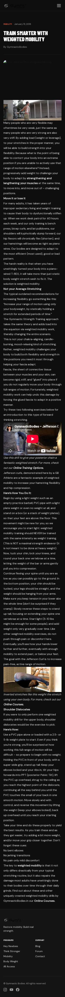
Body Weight (10, 961)
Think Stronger (11, 951)
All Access (9, 966)
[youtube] (11, 989)
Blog (37, 946)
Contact (40, 956)
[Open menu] (59, 5)
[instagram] (5, 989)
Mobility (8, 956)
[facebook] (17, 989)
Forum (39, 951)
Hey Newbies (10, 946)
